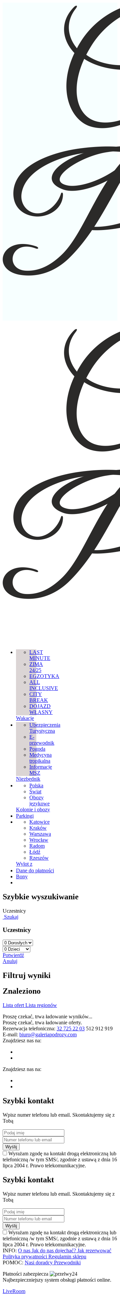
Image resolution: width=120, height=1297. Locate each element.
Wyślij (11, 1146)
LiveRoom (14, 1291)
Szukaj (10, 917)
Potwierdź (13, 955)
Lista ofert (14, 1005)
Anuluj (10, 961)
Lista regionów (41, 1005)
